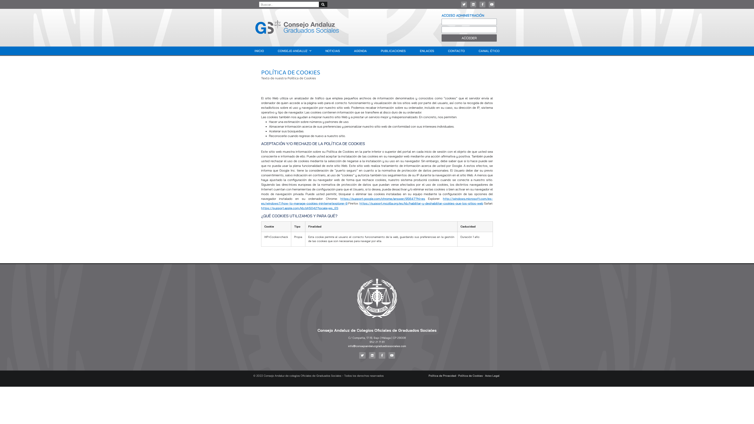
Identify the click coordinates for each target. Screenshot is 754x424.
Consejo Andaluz (292, 51)
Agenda (360, 51)
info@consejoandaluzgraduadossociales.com (377, 346)
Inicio (259, 51)
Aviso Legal (492, 375)
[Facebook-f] (482, 4)
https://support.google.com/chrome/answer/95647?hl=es (382, 199)
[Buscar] (323, 4)
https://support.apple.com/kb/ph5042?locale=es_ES (299, 208)
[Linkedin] (473, 4)
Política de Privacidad (442, 375)
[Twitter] (464, 4)
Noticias (332, 51)
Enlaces (427, 51)
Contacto (456, 51)
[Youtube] (492, 4)
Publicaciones (393, 51)
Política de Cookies (470, 375)
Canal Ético (489, 51)
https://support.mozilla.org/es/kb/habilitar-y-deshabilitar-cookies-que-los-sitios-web (421, 203)
